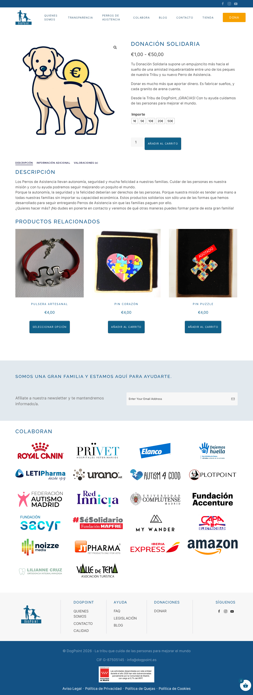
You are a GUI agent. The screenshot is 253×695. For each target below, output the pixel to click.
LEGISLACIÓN (125, 618)
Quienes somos (51, 17)
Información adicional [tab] (53, 163)
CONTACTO (184, 17)
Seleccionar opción (50, 326)
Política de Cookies (175, 688)
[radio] (135, 121)
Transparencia (80, 17)
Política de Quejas (140, 688)
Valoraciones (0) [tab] (86, 163)
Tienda (208, 17)
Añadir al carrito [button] (126, 326)
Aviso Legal (72, 688)
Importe (138, 114)
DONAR (160, 611)
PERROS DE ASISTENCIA (111, 17)
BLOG (118, 625)
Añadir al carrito (163, 143)
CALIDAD (81, 631)
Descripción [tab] (24, 163)
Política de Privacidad (103, 688)
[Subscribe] (233, 398)
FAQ (117, 611)
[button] (115, 47)
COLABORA (141, 17)
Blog (163, 17)
